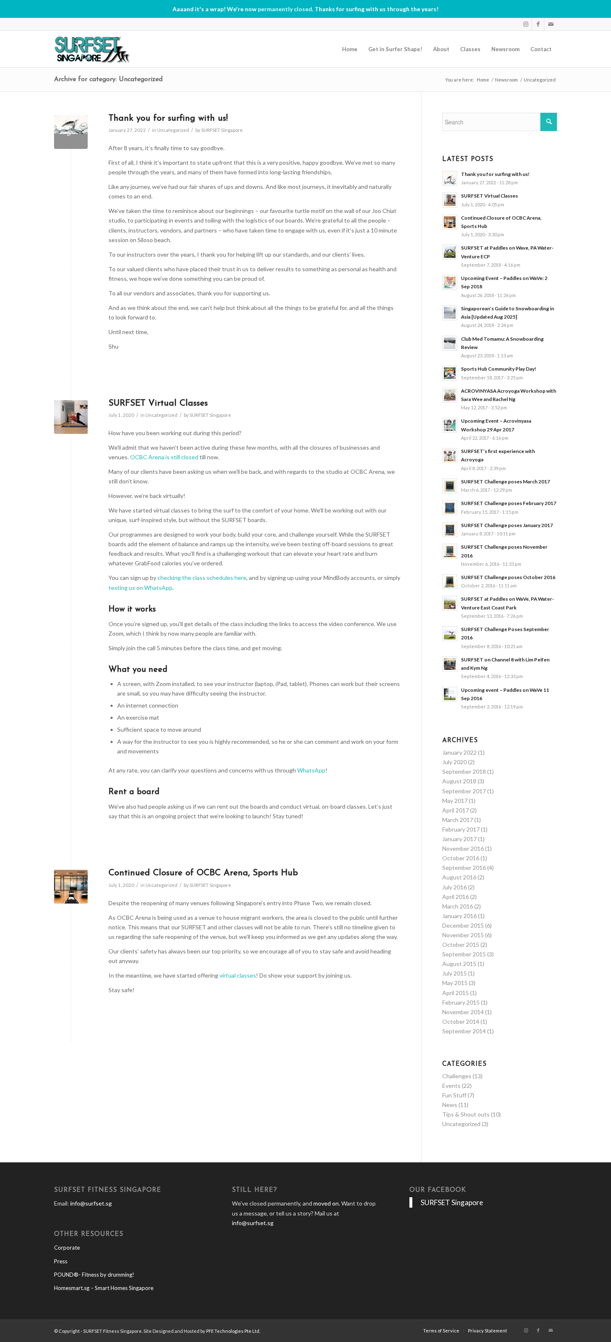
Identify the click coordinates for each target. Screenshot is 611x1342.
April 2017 (455, 810)
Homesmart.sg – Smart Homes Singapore (103, 1288)
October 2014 (460, 1021)
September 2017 (464, 791)
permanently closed (285, 8)
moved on (326, 1203)
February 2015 (461, 1002)
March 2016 (457, 906)
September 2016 (464, 867)
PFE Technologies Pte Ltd (232, 1331)
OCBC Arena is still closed (164, 457)
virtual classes (237, 975)
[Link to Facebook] (538, 24)
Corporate (67, 1247)
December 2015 (463, 925)
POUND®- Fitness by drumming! (94, 1274)
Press (60, 1261)
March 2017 (457, 819)
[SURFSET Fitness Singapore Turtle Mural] (71, 132)
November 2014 (463, 1011)
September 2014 (464, 1031)
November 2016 (463, 848)
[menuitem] (350, 49)
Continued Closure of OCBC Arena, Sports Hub (203, 873)
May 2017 (455, 800)
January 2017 (459, 838)
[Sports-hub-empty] (71, 887)
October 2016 (460, 858)
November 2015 (463, 934)
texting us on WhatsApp (140, 587)
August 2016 (459, 877)
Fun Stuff (454, 1095)
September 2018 (464, 771)
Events (451, 1085)
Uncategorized (173, 130)
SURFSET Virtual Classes (158, 403)
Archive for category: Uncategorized (108, 79)
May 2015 (455, 982)
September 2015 (464, 954)
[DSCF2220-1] (71, 417)
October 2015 (460, 944)
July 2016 (454, 887)
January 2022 (459, 752)
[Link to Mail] (550, 24)
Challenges (456, 1076)
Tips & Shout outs (466, 1114)
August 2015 (459, 963)
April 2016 (455, 896)
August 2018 (459, 781)
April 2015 (455, 992)
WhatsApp (311, 770)
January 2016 (459, 915)
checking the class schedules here (202, 577)
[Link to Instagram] (526, 24)
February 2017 (461, 829)
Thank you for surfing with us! (168, 118)
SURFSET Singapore (222, 130)
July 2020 (454, 761)
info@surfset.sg (91, 1203)
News (449, 1104)
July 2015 (454, 973)
